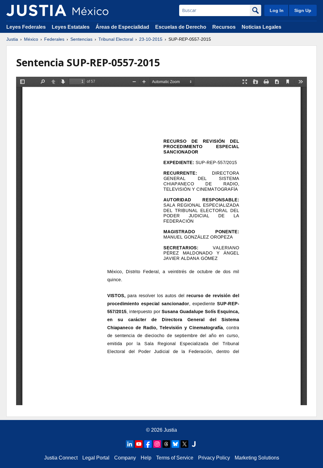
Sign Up (302, 10)
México (31, 39)
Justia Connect (61, 457)
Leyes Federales (26, 27)
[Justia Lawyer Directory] (193, 444)
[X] (184, 444)
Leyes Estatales (71, 27)
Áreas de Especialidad (122, 27)
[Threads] (166, 444)
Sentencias (81, 39)
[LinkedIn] (129, 444)
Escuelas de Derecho (180, 27)
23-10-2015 (150, 39)
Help (146, 457)
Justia (12, 39)
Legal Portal (95, 457)
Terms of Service (174, 457)
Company (125, 457)
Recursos (224, 27)
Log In (277, 10)
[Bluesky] (175, 444)
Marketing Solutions (257, 457)
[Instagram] (157, 444)
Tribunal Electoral (115, 39)
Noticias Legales (261, 27)
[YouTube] (139, 444)
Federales (54, 39)
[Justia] (36, 10)
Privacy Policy (214, 457)
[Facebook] (148, 444)
